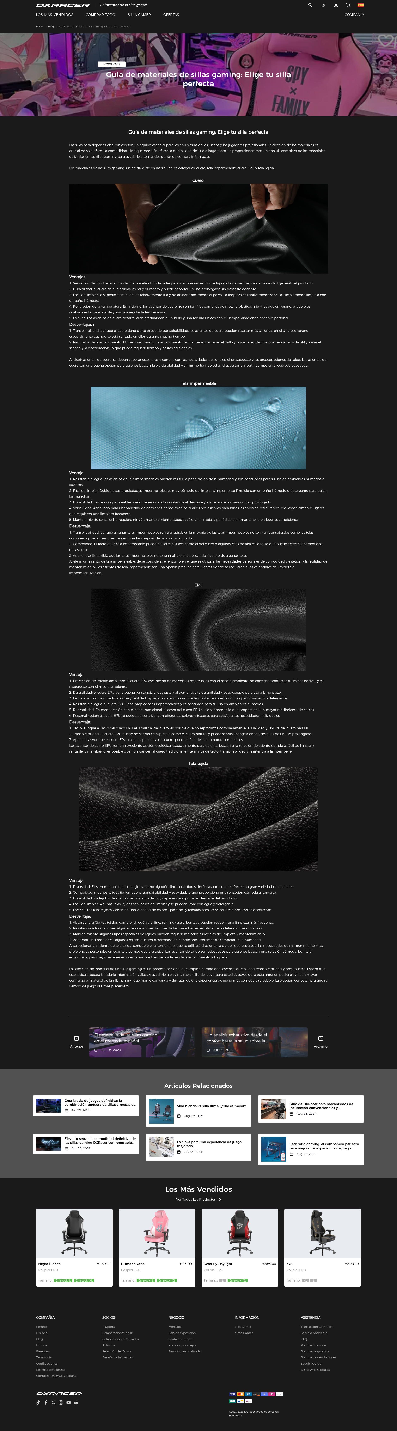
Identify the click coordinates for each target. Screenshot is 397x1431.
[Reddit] (78, 1403)
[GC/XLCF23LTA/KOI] (322, 1233)
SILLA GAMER (139, 15)
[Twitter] (55, 1403)
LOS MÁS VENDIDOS (54, 15)
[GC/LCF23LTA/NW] (74, 1233)
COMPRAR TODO (100, 15)
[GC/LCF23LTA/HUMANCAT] (157, 1233)
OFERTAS (171, 15)
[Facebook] (47, 1403)
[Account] (336, 5)
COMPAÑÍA (354, 15)
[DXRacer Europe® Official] (63, 5)
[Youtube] (70, 1403)
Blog (51, 26)
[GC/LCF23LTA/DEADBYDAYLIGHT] (240, 1233)
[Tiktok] (40, 1403)
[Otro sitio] (360, 5)
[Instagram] (62, 1403)
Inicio (39, 26)
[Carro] (347, 5)
